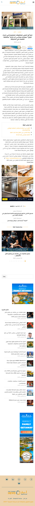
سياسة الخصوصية (17, 498)
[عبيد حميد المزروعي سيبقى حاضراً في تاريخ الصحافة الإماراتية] (30, 336)
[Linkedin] (13, 479)
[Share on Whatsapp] (14, 206)
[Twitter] (25, 479)
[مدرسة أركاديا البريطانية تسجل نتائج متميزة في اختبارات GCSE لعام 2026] (30, 355)
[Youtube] (6, 479)
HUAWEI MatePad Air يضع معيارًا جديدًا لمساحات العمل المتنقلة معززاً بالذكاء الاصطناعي (16, 362)
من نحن (25, 498)
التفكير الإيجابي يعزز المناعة (23, 135)
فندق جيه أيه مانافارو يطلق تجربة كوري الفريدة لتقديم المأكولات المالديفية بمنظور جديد (16, 344)
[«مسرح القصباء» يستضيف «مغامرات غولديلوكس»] (30, 384)
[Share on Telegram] (13, 206)
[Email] (19, 483)
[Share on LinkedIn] (16, 206)
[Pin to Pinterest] (18, 206)
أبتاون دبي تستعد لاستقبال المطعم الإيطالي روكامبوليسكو (18, 129)
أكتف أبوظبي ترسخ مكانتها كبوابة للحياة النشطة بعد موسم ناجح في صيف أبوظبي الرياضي (15, 325)
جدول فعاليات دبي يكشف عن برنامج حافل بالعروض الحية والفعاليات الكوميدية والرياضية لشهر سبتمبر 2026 (15, 314)
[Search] (2, 2)
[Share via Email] (11, 206)
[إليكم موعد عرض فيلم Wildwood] (30, 403)
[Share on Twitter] (19, 206)
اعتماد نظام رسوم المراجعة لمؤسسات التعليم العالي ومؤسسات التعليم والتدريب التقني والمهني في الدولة (15, 392)
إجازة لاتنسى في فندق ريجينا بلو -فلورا (20, 132)
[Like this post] (23, 206)
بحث (4, 276)
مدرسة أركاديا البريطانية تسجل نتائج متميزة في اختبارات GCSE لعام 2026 (15, 353)
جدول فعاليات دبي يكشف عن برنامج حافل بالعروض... (17, 254)
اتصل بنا (10, 498)
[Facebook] (31, 479)
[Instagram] (19, 479)
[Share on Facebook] (21, 206)
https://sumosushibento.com (13, 158)
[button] (3, 246)
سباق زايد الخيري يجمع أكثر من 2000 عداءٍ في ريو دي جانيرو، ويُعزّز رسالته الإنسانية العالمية (15, 373)
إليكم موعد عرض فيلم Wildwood (17, 400)
